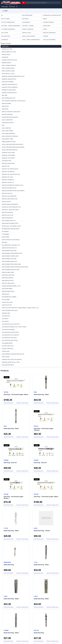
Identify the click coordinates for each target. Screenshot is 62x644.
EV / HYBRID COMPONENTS (8, 29)
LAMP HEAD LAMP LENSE (8, 275)
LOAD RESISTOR (6, 316)
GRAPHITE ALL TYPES (7, 49)
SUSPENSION (4, 39)
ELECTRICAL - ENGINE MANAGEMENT (10, 25)
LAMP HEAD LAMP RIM (7, 277)
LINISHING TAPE (6, 313)
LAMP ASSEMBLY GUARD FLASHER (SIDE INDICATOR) (15, 267)
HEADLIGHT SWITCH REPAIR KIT (10, 87)
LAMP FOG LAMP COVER (8, 272)
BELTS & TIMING (5, 18)
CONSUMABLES (26, 22)
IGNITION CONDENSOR (8, 179)
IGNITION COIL (6, 166)
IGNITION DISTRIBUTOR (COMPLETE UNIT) (12, 185)
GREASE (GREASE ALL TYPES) (9, 51)
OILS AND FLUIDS (5, 36)
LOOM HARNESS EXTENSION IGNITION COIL (13, 354)
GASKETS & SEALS (26, 32)
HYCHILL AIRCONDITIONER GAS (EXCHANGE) (13, 147)
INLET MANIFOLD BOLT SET (9, 220)
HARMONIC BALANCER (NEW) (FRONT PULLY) (13, 76)
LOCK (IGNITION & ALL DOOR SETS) (11, 324)
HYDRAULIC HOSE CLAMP (8, 152)
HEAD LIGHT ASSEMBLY (8, 81)
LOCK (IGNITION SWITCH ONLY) (10, 340)
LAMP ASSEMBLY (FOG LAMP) (9, 258)
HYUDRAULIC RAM (6, 160)
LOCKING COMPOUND (7, 348)
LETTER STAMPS (6, 299)
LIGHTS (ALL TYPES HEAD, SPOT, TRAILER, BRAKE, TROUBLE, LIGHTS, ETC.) (20, 307)
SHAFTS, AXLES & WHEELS (28, 36)
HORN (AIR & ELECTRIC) (8, 122)
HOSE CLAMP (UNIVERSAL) (8, 133)
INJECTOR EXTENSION (7, 212)
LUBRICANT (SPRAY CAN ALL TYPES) (11, 362)
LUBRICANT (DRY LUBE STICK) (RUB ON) (12, 359)
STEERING (45, 36)
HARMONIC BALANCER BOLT (9, 79)
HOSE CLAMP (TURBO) (7, 130)
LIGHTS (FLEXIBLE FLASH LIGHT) (10, 310)
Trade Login (4, 6)
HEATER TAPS (5, 109)
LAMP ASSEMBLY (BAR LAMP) (9, 250)
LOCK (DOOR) (5, 321)
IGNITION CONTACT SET (8, 182)
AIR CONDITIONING (27, 15)
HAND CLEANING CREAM (8, 68)
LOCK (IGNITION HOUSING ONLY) (10, 332)
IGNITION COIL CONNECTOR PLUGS (11, 174)
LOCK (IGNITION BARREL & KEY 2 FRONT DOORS (14, 326)
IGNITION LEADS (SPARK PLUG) (9, 199)
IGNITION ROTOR (6, 201)
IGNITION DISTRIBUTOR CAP (9, 188)
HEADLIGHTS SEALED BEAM (9, 90)
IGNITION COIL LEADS (7, 177)
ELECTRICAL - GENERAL (28, 25)
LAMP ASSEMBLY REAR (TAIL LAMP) (10, 269)
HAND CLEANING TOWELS (8, 71)
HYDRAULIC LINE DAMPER (8, 155)
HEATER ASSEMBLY (6, 103)
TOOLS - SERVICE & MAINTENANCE (31, 39)
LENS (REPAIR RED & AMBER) (9, 297)
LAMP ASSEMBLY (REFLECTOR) (9, 261)
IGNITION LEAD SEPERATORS (9, 196)
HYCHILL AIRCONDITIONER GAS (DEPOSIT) (12, 144)
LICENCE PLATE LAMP (7, 302)
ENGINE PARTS (46, 25)
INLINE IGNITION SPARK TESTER (10, 223)
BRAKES (45, 18)
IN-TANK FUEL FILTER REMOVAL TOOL (11, 207)
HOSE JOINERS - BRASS (7, 139)
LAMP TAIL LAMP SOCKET (8, 283)
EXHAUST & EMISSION (27, 29)
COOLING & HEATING (48, 22)
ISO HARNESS (5, 231)
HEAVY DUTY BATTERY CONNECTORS (11, 111)
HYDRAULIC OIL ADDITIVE (8, 158)
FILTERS (45, 29)
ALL (2, 15)
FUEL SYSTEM (4, 32)
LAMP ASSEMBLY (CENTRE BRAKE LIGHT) (12, 253)
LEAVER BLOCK (5, 294)
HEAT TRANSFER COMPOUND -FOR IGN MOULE (13, 100)
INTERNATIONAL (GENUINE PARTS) (10, 228)
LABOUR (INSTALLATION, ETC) (9, 248)
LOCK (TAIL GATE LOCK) (7, 346)
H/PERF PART (5, 57)
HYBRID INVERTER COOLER (8, 141)
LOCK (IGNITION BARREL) (8, 329)
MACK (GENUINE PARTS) (8, 365)
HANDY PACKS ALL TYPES (8, 73)
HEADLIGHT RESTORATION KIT (9, 84)
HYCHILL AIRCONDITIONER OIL (10, 150)
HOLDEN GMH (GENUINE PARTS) (10, 117)
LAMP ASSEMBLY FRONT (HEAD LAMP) (11, 264)
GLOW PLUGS (5, 46)
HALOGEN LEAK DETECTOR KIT (9, 60)
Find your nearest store (22, 403)
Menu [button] (5, 10)
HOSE (3, 125)
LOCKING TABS (5, 351)
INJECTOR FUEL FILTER (7, 215)
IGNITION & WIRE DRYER (8, 163)
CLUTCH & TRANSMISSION (8, 22)
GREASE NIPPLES (6, 54)
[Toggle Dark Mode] (17, 6)
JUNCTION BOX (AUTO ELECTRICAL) (11, 239)
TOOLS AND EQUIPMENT (49, 39)
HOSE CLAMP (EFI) (6, 128)
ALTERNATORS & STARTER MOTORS (52, 15)
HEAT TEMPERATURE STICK (8, 98)
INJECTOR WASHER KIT (7, 218)
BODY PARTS (25, 18)
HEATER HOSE (5, 106)
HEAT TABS (4, 95)
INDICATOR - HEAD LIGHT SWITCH (10, 209)
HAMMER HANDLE (6, 62)
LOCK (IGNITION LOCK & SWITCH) (10, 335)
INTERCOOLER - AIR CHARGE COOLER (11, 226)
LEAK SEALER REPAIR (7, 288)
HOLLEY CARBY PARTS (7, 120)
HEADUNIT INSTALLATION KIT (9, 92)
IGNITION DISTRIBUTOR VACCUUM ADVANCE (13, 190)
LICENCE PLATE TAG (7, 305)
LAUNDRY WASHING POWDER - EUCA (11, 286)
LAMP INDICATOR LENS (8, 280)
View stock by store (8, 403)
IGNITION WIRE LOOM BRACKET (10, 204)
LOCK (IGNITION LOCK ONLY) (9, 337)
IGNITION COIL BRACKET (8, 171)
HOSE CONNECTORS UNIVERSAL (10, 136)
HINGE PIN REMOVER (7, 114)
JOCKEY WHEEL (5, 237)
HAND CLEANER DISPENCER (9, 65)
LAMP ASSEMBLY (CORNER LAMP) (10, 256)
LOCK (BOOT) (5, 318)
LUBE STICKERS (6, 356)
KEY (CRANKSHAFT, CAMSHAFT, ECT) (11, 245)
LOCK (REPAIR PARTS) (7, 343)
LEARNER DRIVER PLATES (8, 291)
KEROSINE (4, 242)
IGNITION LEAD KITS (7, 193)
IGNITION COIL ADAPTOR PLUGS (10, 169)
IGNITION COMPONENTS (49, 32)
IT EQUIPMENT (5, 234)
